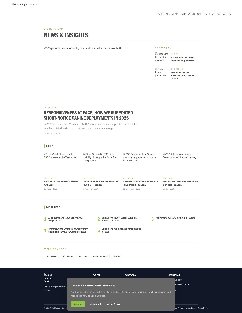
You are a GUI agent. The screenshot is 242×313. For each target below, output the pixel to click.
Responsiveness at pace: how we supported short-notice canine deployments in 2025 (68, 230)
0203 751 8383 (175, 280)
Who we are (172, 14)
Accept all (78, 304)
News (212, 14)
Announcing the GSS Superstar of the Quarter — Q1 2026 (119, 219)
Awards (117, 256)
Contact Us (224, 14)
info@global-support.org (179, 284)
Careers (202, 14)
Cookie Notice (202, 308)
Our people (51, 256)
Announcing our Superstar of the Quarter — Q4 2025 (122, 230)
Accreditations (100, 256)
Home (160, 14)
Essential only (95, 304)
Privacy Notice (177, 308)
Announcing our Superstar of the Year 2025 (176, 217)
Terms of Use (190, 308)
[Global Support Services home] (25, 9)
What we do (188, 14)
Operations (68, 256)
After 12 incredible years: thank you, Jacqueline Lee (65, 219)
